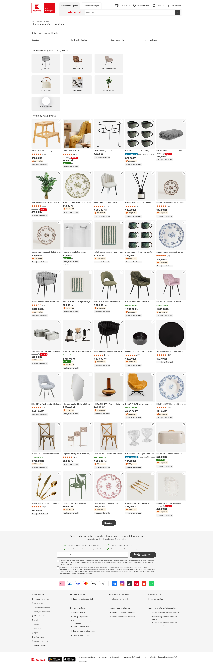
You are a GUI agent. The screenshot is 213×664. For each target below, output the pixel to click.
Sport (36, 633)
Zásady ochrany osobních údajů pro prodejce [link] (164, 618)
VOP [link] (145, 657)
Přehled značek (40, 645)
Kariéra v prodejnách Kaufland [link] (123, 612)
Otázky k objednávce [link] (80, 617)
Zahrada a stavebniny (42, 607)
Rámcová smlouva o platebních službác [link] (165, 612)
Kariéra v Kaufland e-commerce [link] (123, 617)
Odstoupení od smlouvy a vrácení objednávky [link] (85, 622)
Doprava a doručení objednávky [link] (85, 631)
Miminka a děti (39, 616)
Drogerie (37, 628)
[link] (91, 5)
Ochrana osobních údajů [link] (132, 657)
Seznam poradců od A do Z (83, 599)
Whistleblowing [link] (115, 657)
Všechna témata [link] (79, 612)
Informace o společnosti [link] (87, 657)
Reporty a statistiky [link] (158, 599)
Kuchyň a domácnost (42, 612)
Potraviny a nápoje (41, 641)
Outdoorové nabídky (41, 599)
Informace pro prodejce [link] (120, 599)
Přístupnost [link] (83, 662)
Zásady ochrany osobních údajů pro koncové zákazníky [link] (164, 623)
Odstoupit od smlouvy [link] (81, 627)
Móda (36, 624)
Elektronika (38, 603)
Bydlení (37, 620)
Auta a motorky (40, 637)
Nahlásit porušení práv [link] (81, 635)
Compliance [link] (102, 657)
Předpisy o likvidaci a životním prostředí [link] (163, 657)
